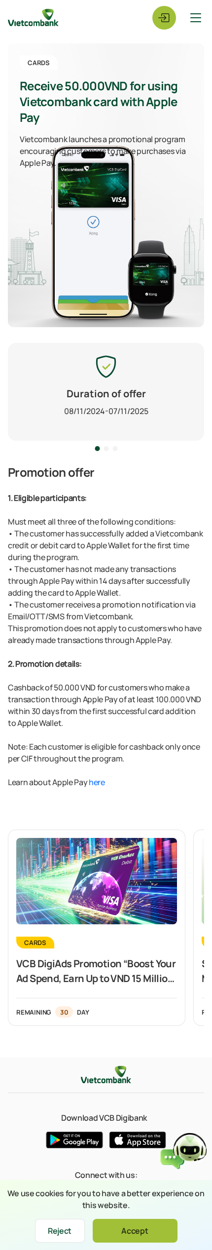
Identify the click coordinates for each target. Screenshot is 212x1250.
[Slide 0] (97, 450)
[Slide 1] (106, 450)
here (97, 782)
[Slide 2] (114, 450)
